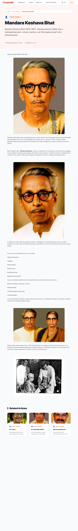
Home (8, 11)
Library (31, 2)
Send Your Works (51, 2)
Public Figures (16, 11)
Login (71, 2)
